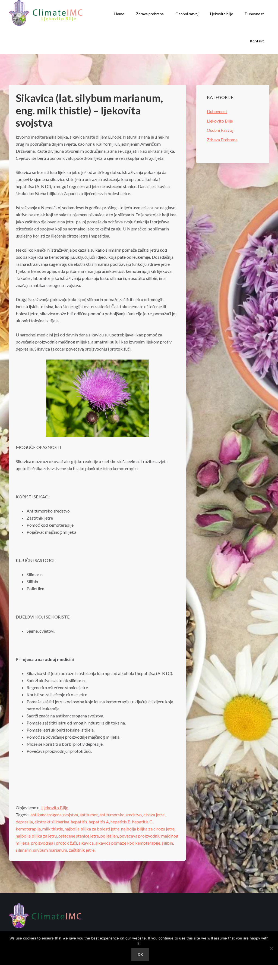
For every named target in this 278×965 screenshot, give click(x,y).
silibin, (168, 842)
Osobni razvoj (186, 13)
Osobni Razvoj (220, 130)
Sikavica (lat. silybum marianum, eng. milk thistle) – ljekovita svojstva (89, 110)
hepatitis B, (121, 821)
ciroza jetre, (154, 814)
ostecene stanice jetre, (79, 835)
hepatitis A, (99, 821)
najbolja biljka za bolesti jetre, (93, 828)
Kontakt (257, 41)
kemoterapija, (29, 828)
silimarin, (24, 849)
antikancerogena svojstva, (55, 814)
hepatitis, (80, 821)
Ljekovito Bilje (54, 807)
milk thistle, (53, 828)
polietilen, (109, 835)
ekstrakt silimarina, (52, 821)
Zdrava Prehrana (222, 139)
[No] (271, 948)
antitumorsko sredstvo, (121, 814)
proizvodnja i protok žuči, (54, 842)
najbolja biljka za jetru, (37, 835)
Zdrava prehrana (150, 13)
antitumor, (89, 814)
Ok (140, 954)
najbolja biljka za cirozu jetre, (148, 828)
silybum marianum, (51, 849)
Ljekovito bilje (221, 13)
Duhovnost (254, 13)
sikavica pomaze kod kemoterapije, (128, 842)
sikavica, (86, 842)
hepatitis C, (142, 821)
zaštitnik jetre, (82, 849)
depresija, (25, 821)
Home (119, 13)
